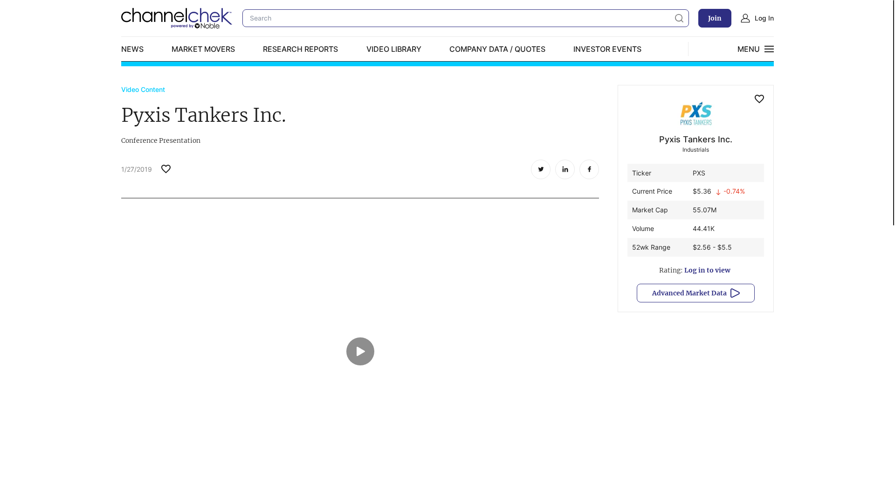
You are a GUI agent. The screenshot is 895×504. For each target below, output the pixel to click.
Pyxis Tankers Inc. (695, 139)
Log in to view (707, 270)
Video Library (393, 49)
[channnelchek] (177, 18)
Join (715, 18)
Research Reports (300, 49)
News (132, 49)
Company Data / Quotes (497, 49)
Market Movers (203, 49)
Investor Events (607, 49)
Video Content (143, 89)
